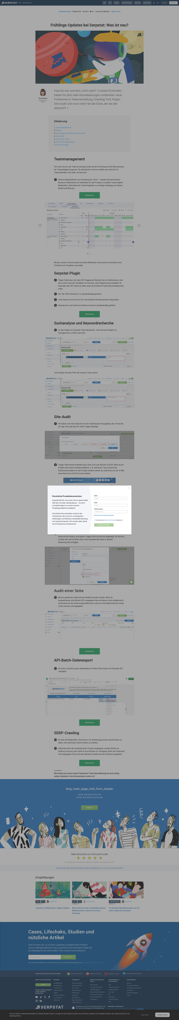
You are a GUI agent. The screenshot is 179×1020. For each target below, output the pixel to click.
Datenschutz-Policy (109, 520)
